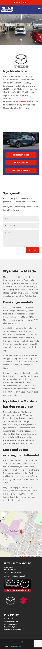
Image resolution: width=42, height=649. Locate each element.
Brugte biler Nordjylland (12, 630)
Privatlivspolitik (9, 619)
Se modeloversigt (21, 155)
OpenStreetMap (29, 556)
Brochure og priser (21, 170)
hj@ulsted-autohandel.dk (16, 576)
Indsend (32, 250)
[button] (21, 531)
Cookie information (11, 622)
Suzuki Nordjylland (10, 627)
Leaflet (18, 556)
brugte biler (21, 101)
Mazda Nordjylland (10, 624)
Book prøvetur (21, 163)
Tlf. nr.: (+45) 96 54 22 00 (12, 573)
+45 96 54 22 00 (21, 3)
